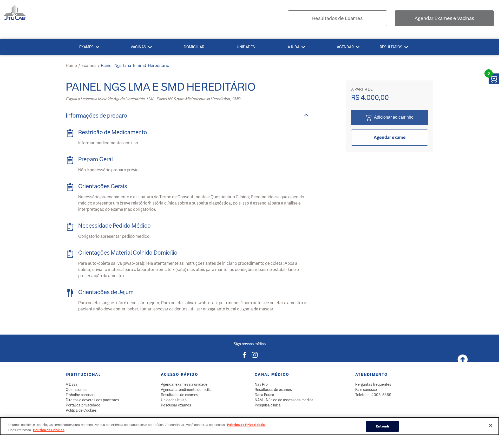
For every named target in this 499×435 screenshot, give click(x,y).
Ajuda (293, 47)
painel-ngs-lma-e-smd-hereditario (135, 65)
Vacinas (138, 47)
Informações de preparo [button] (96, 115)
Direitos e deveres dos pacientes (92, 400)
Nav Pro (261, 384)
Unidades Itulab (174, 400)
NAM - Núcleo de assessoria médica (284, 400)
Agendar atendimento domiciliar (187, 390)
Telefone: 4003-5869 (373, 395)
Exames (86, 47)
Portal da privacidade (83, 405)
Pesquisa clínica (268, 405)
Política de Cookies (81, 410)
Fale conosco (366, 390)
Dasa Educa (264, 395)
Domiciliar (194, 47)
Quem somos (76, 390)
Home (71, 65)
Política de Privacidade (246, 425)
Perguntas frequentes (373, 384)
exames (88, 65)
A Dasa (71, 384)
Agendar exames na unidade (184, 384)
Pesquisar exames (176, 405)
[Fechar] (490, 425)
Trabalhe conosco (80, 395)
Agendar (345, 47)
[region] (249, 426)
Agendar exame (390, 137)
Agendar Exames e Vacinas (444, 18)
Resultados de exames (179, 395)
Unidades (246, 47)
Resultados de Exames (337, 18)
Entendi (382, 426)
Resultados (391, 47)
